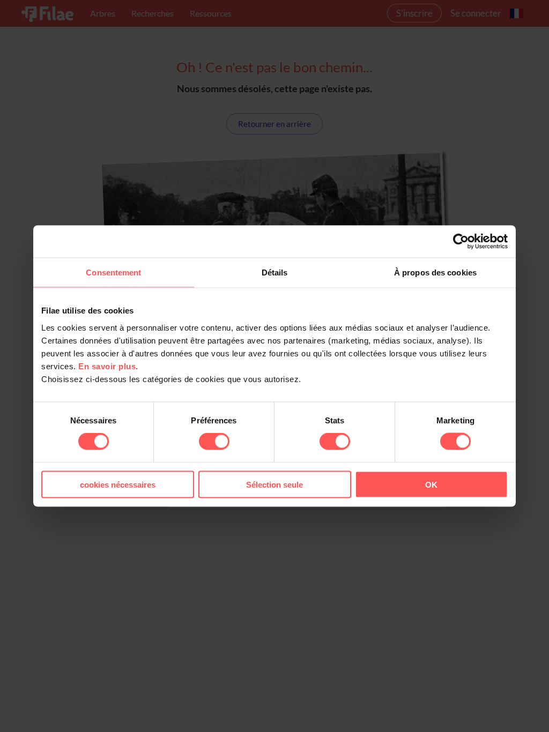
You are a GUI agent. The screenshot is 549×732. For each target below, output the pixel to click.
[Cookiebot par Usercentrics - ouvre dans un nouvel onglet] (461, 242)
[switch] (214, 441)
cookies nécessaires (117, 484)
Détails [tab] (275, 272)
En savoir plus (107, 365)
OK (431, 484)
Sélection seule (274, 484)
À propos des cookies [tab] (435, 272)
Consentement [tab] (113, 272)
